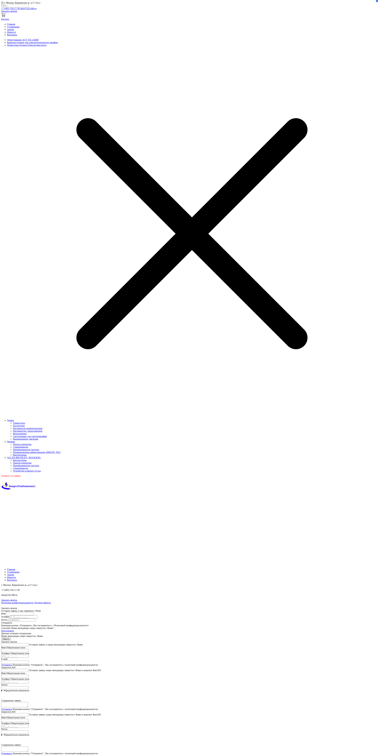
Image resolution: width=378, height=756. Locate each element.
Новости (11, 32)
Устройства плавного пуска (27, 471)
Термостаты (19, 423)
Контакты (12, 35)
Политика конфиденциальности (17, 602)
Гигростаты (19, 425)
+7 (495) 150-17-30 (10, 8)
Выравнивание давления (25, 439)
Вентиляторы (20, 433)
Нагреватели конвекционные (28, 428)
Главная (11, 24)
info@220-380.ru (28, 8)
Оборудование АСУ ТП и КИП (23, 40)
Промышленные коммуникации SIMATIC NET (37, 452)
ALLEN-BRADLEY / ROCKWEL (24, 457)
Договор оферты (42, 602)
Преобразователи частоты (26, 449)
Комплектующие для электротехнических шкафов (32, 42)
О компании (13, 27)
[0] (3, 16)
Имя (3, 613)
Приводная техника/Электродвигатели (26, 45)
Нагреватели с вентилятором (27, 431)
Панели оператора (22, 444)
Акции (10, 29)
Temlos (10, 420)
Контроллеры (20, 455)
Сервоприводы (20, 447)
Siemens (11, 441)
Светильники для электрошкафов (30, 436)
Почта (4, 620)
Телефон (5, 616)
